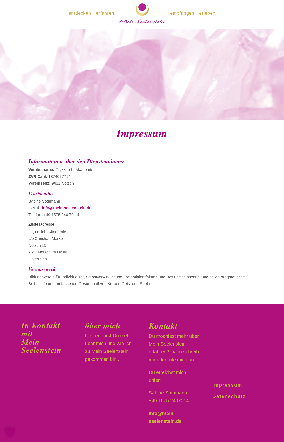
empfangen (182, 13)
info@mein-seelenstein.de (66, 208)
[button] (10, 432)
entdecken (80, 13)
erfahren (105, 13)
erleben (207, 13)
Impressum (227, 385)
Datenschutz (229, 396)
